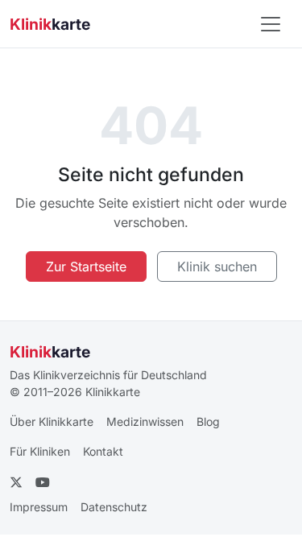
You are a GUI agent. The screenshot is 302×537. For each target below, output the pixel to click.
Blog (208, 421)
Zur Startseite (86, 266)
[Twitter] (16, 482)
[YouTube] (42, 482)
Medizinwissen (145, 421)
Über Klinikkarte (51, 421)
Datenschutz (114, 507)
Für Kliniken (40, 451)
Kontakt (103, 451)
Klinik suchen (217, 266)
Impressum (39, 507)
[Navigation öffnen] (270, 24)
